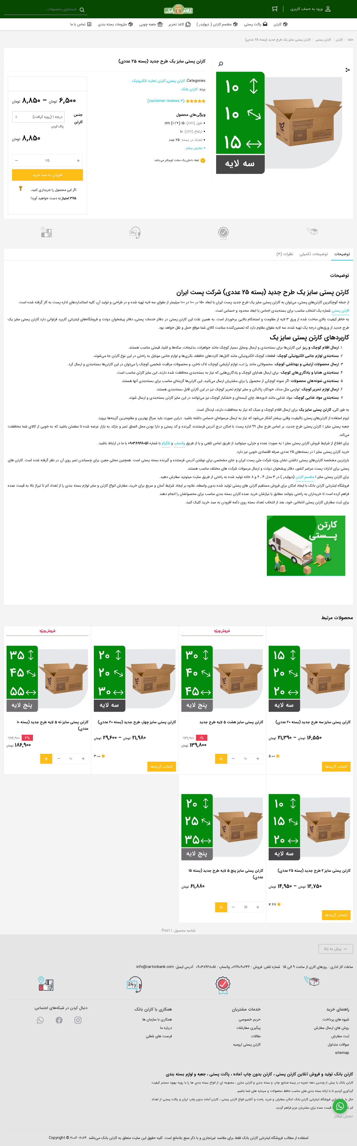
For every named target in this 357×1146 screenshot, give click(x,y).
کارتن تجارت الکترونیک (148, 80)
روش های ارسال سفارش (331, 1028)
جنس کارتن (78, 118)
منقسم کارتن (305, 477)
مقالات (256, 1036)
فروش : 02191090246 (247, 967)
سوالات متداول (338, 1044)
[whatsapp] (40, 1021)
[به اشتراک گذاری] (347, 71)
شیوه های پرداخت (336, 1019)
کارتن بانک (189, 89)
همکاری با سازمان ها (157, 1019)
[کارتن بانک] (178, 9)
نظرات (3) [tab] (285, 254)
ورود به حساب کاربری (307, 9)
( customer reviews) (166, 101)
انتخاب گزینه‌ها (336, 766)
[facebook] (59, 1021)
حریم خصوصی (250, 1019)
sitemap (342, 1053)
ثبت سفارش (340, 1036)
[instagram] (78, 1021)
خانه (350, 39)
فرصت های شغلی (159, 1036)
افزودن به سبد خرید (47, 175)
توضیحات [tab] (342, 254)
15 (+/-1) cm (175, 123)
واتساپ (179, 443)
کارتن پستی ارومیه (247, 1044)
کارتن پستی (323, 39)
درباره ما (166, 1028)
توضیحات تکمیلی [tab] (314, 254)
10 (181, 131)
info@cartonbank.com (155, 967)
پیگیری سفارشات (249, 1028)
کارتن (339, 39)
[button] (220, 64)
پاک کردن (57, 126)
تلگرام (166, 443)
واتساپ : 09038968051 (213, 967)
